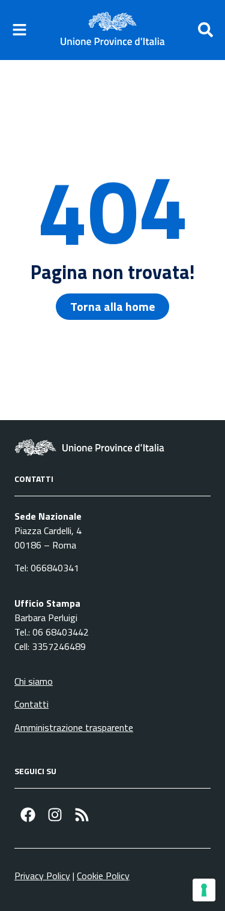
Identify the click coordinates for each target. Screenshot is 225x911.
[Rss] (81, 814)
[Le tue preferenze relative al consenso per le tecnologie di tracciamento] (204, 890)
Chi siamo (33, 681)
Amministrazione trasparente (73, 727)
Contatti (31, 704)
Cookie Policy (103, 875)
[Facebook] (27, 814)
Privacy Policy (42, 875)
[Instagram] (54, 814)
